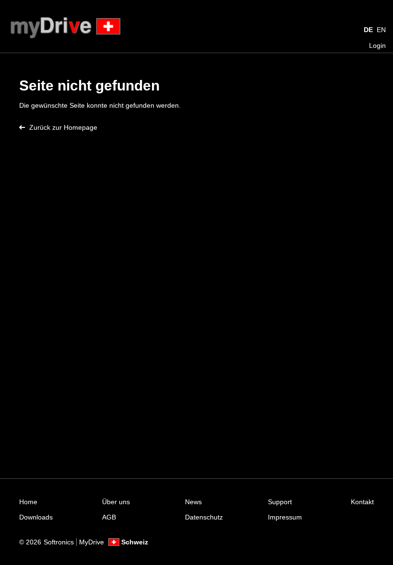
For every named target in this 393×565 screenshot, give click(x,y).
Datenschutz (204, 517)
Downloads (36, 517)
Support (280, 502)
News (193, 502)
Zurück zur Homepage (63, 127)
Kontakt (362, 502)
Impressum (285, 517)
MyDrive (91, 542)
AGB (109, 517)
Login (377, 45)
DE (368, 30)
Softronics (59, 542)
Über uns (116, 502)
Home (28, 502)
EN (381, 30)
